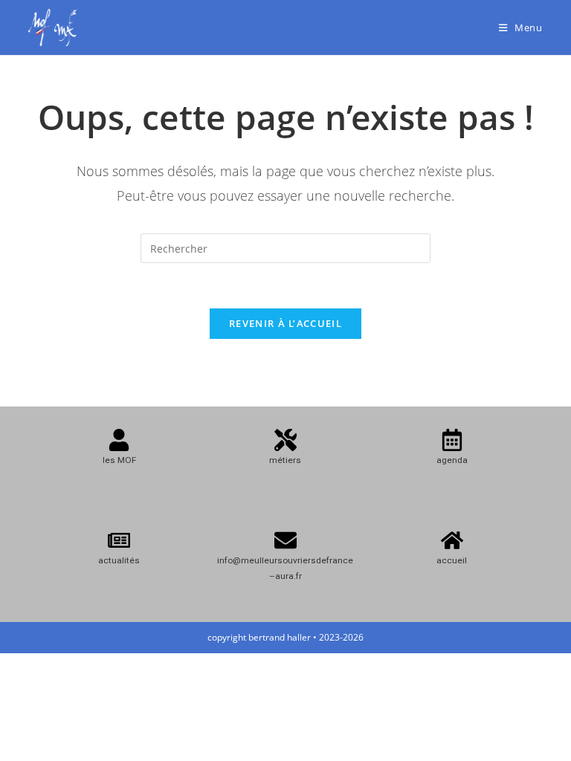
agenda (452, 460)
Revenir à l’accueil (285, 323)
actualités (119, 560)
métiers (285, 460)
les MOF (119, 460)
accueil (451, 560)
